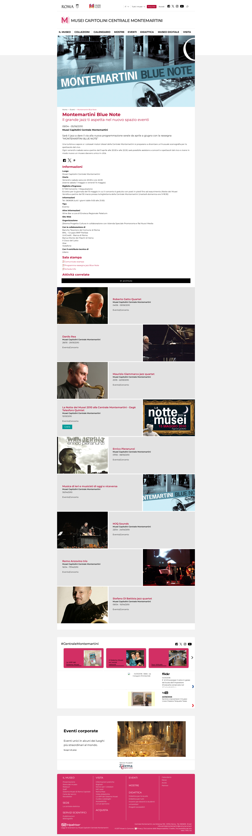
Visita (187, 32)
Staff (65, 789)
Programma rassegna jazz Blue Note (82, 265)
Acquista (151, 7)
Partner (165, 785)
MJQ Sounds (121, 523)
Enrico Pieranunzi (124, 448)
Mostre (119, 32)
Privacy (140, 828)
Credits (172, 828)
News (164, 780)
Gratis (67, 427)
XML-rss (188, 830)
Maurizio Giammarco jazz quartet (133, 374)
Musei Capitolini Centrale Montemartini (117, 20)
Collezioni (82, 32)
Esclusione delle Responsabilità (156, 828)
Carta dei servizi (69, 794)
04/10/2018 (176, 682)
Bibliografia (68, 818)
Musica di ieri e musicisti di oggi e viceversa (89, 486)
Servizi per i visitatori (104, 787)
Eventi (132, 32)
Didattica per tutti (136, 799)
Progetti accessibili (137, 807)
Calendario (102, 32)
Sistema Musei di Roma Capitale (76, 792)
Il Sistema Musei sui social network (116, 662)
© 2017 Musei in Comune (124, 828)
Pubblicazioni (69, 816)
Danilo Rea (69, 336)
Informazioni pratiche (105, 782)
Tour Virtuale (156, 664)
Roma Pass (100, 792)
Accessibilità (101, 801)
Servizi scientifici (74, 812)
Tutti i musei (137, 7)
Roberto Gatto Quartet (127, 299)
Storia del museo (70, 784)
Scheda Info (70, 269)
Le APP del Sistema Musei (72, 663)
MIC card (99, 789)
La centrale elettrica (71, 806)
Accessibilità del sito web (184, 829)
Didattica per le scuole (138, 796)
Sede (66, 803)
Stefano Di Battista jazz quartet (132, 598)
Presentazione (69, 782)
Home (64, 110)
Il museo (65, 32)
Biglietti (99, 784)
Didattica (147, 32)
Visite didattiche (103, 794)
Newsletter (67, 796)
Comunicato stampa (74, 262)
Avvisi (164, 783)
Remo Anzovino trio (74, 561)
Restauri (66, 787)
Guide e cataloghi (103, 799)
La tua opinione (102, 804)
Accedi (161, 7)
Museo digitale (168, 32)
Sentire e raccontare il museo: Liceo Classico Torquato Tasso (174, 700)
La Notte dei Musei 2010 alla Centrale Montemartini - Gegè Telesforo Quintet (99, 409)
